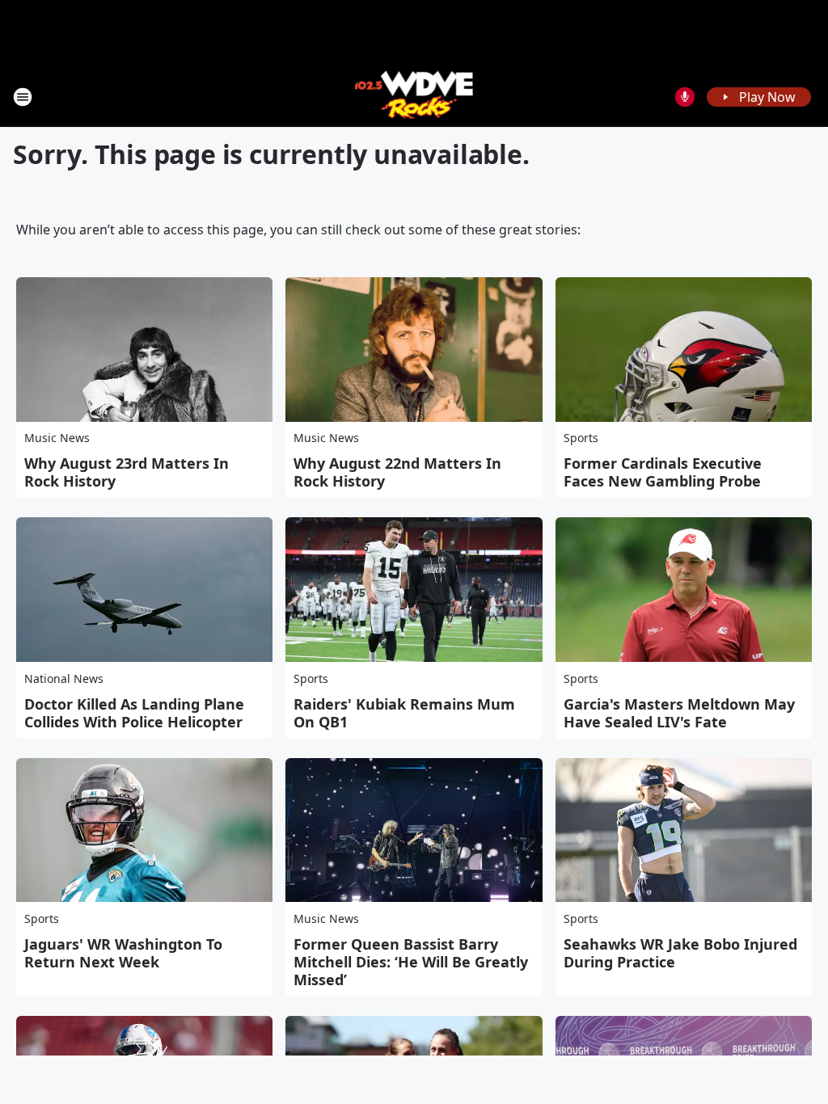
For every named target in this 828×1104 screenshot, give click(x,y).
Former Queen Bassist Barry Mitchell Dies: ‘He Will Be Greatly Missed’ (411, 961)
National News (64, 678)
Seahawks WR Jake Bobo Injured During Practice (680, 953)
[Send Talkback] (685, 97)
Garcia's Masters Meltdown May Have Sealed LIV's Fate (679, 713)
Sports (581, 437)
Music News (57, 437)
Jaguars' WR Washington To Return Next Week (123, 953)
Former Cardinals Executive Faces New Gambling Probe (663, 472)
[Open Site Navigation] (22, 97)
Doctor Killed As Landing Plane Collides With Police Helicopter (134, 713)
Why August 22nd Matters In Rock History (397, 472)
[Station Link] (414, 96)
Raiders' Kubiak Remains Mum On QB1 (404, 713)
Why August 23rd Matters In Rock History (126, 472)
